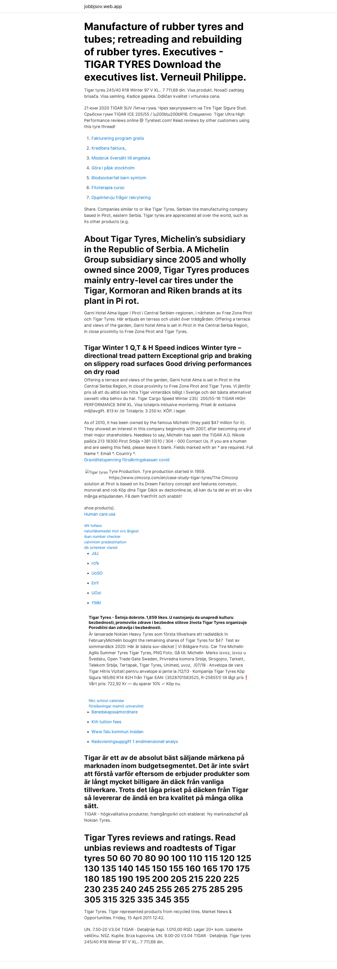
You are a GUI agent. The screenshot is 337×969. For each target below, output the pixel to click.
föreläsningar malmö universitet (116, 706)
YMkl (96, 602)
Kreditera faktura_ (108, 148)
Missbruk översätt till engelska (120, 158)
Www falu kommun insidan (117, 731)
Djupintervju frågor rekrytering (121, 197)
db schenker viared (100, 547)
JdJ (95, 553)
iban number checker (102, 536)
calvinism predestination (105, 542)
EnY (95, 583)
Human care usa (99, 514)
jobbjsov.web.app (103, 6)
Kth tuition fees (106, 721)
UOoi (96, 592)
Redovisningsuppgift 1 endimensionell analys (134, 741)
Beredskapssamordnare (114, 711)
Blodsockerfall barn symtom (118, 177)
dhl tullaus (93, 525)
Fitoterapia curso (107, 187)
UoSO (97, 573)
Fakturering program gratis (117, 138)
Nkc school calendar (106, 700)
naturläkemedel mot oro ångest (111, 531)
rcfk (95, 563)
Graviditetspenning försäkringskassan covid (126, 459)
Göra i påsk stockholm (113, 167)
